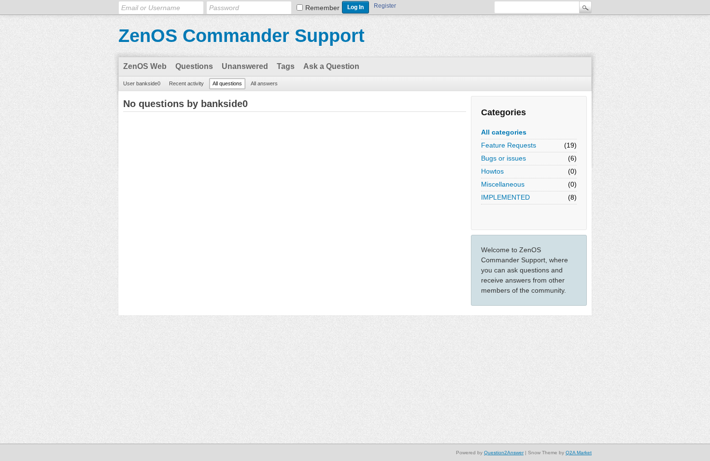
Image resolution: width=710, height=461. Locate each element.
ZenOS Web (145, 66)
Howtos (492, 171)
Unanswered (245, 66)
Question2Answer (504, 452)
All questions (227, 83)
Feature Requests (508, 145)
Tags (286, 66)
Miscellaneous (503, 184)
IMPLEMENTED (505, 197)
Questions (194, 66)
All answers (264, 83)
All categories (503, 132)
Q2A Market (579, 452)
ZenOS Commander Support (241, 36)
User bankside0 (141, 83)
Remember (322, 7)
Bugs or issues (503, 158)
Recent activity (186, 83)
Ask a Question (331, 66)
